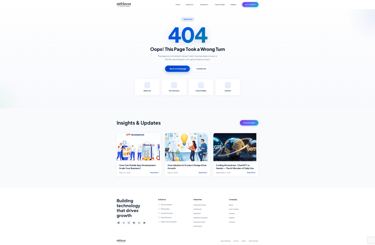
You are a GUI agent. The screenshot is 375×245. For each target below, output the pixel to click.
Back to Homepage (178, 69)
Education (197, 213)
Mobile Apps (165, 209)
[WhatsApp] (139, 223)
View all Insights (249, 123)
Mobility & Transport (200, 218)
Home (178, 5)
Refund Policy (253, 241)
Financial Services (199, 205)
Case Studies (220, 5)
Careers (232, 213)
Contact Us (201, 69)
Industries (204, 5)
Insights (233, 5)
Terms (244, 241)
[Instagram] (129, 223)
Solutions (189, 5)
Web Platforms (166, 217)
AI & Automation (166, 205)
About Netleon (226, 241)
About (231, 205)
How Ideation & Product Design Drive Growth (187, 167)
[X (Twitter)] (124, 223)
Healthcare (197, 209)
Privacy (236, 241)
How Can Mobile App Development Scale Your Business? (137, 167)
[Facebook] (134, 223)
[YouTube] (144, 223)
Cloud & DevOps (167, 213)
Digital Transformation (169, 222)
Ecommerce (197, 226)
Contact (232, 222)
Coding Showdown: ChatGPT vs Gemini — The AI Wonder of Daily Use (235, 167)
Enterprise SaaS (199, 222)
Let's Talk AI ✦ (250, 4)
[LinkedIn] (119, 223)
